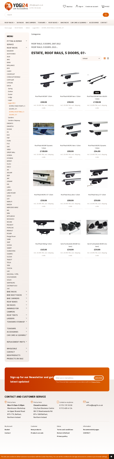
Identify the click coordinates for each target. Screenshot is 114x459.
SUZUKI (9, 256)
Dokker (10, 91)
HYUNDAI (10, 158)
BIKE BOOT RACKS (14, 295)
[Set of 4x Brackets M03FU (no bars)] (97, 227)
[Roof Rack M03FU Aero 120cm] (70, 128)
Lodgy (10, 97)
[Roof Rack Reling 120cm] (43, 227)
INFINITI (9, 161)
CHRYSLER (10, 79)
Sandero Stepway (14, 120)
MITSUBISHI (11, 216)
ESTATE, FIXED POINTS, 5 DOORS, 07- (17, 107)
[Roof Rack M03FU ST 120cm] (43, 178)
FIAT (8, 137)
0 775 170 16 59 (35, 7)
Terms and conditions (65, 429)
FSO (8, 143)
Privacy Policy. (95, 382)
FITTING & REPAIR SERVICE (14, 42)
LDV (8, 198)
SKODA (9, 245)
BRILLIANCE (10, 65)
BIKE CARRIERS (13, 298)
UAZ (8, 271)
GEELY (9, 149)
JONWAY (9, 181)
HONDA (9, 155)
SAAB (9, 239)
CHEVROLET (11, 74)
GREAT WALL (11, 152)
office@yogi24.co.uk (36, 5)
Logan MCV (11, 103)
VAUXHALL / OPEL (12, 274)
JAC (8, 169)
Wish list (69, 6)
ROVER (9, 233)
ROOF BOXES (12, 301)
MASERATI (10, 50)
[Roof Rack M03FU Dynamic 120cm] (97, 128)
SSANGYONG (11, 250)
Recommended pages (91, 429)
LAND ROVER (11, 192)
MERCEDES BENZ (12, 207)
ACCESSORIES (12, 331)
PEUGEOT (10, 224)
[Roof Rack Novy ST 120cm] (97, 178)
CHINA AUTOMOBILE (13, 76)
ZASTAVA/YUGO (12, 285)
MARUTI (9, 201)
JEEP (8, 175)
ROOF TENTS (12, 315)
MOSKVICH (10, 219)
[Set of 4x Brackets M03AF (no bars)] (70, 227)
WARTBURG (11, 282)
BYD (8, 68)
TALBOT (9, 259)
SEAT (8, 242)
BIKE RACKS (11, 291)
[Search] (106, 15)
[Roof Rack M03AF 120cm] (43, 79)
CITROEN (10, 82)
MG (8, 210)
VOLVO (9, 279)
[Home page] (16, 6)
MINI (8, 213)
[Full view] (108, 58)
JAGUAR (9, 172)
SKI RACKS (11, 305)
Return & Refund (63, 432)
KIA (8, 184)
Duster (10, 94)
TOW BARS (11, 328)
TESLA (9, 262)
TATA (8, 265)
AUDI (8, 56)
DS (8, 132)
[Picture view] (105, 58)
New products (13, 355)
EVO (8, 134)
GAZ (8, 146)
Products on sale (15, 358)
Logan (10, 100)
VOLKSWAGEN (11, 276)
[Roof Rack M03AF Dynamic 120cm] (43, 128)
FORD (9, 140)
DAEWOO (10, 123)
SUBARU (10, 253)
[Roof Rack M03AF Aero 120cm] (70, 79)
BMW (8, 62)
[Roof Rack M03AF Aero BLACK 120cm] (97, 79)
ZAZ (8, 288)
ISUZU (9, 163)
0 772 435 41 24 (66, 408)
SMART (9, 248)
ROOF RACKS (12, 47)
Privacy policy (62, 436)
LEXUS (9, 195)
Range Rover (11, 236)
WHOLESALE (12, 348)
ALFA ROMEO (11, 53)
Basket (7, 429)
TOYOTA (9, 268)
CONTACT (11, 352)
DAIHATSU (10, 126)
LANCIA (9, 190)
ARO (8, 59)
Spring (10, 88)
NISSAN (9, 221)
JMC (8, 178)
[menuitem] (10, 23)
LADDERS (10, 318)
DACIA (9, 85)
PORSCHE (10, 227)
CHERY (9, 71)
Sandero (11, 117)
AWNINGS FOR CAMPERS (13, 310)
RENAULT (10, 230)
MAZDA (9, 204)
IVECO (9, 166)
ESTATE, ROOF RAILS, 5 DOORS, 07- (16, 113)
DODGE (9, 129)
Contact (8, 432)
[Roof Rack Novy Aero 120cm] (70, 178)
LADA (8, 187)
